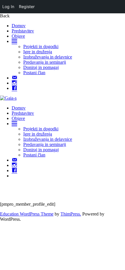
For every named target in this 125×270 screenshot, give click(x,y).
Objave (18, 36)
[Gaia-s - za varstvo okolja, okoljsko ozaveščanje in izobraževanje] (8, 98)
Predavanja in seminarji (44, 62)
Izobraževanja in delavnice (47, 56)
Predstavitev (23, 30)
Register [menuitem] (27, 6)
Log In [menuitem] (8, 6)
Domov (19, 25)
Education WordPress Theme (26, 213)
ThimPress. (70, 213)
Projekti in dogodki (40, 46)
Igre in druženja (37, 51)
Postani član (34, 72)
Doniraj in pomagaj (41, 67)
